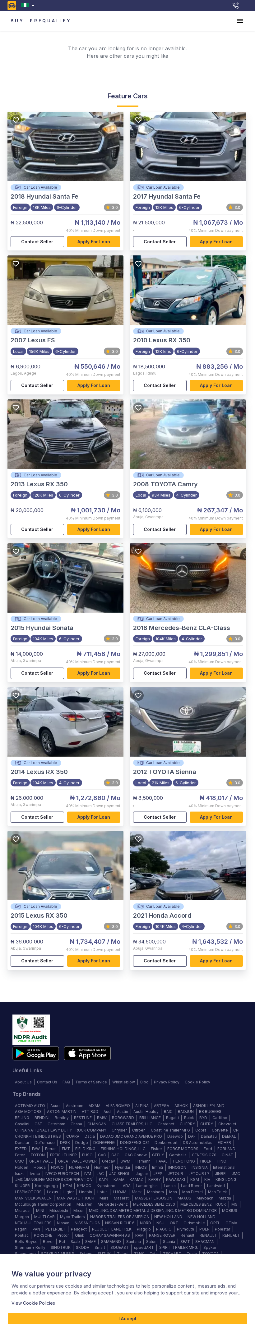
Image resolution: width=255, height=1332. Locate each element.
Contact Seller (37, 241)
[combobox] (29, 5)
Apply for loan (93, 241)
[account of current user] (240, 20)
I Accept (127, 1318)
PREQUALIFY (51, 20)
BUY (17, 20)
